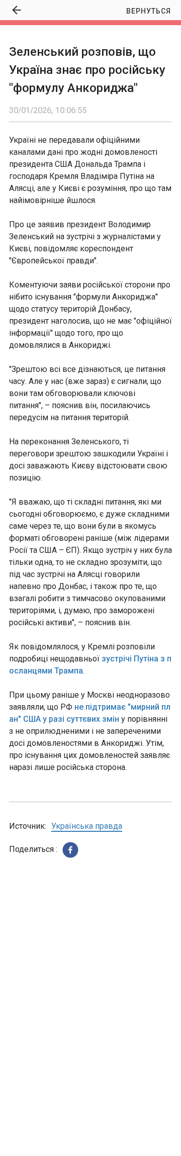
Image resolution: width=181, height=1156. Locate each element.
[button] (70, 850)
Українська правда (86, 826)
